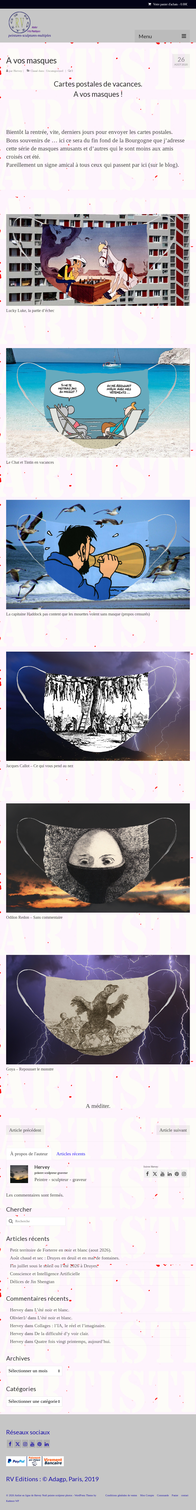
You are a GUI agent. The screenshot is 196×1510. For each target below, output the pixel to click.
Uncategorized (54, 70)
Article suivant (173, 1130)
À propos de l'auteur (29, 1153)
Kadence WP (12, 1501)
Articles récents (70, 1153)
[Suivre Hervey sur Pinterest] (177, 1174)
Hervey (18, 70)
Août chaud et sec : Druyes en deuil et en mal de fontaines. (65, 1257)
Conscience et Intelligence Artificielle (45, 1273)
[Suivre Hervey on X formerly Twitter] (154, 1174)
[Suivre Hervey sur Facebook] (147, 1174)
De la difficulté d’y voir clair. (61, 1333)
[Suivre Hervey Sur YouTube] (162, 1174)
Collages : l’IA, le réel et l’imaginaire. (70, 1325)
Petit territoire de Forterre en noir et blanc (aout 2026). (61, 1250)
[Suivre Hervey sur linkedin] (169, 1174)
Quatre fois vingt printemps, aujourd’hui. (72, 1341)
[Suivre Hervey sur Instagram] (184, 1174)
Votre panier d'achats (169, 4)
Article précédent (25, 1130)
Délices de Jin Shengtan (32, 1281)
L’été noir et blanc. (51, 1309)
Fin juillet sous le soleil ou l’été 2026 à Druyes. (54, 1265)
